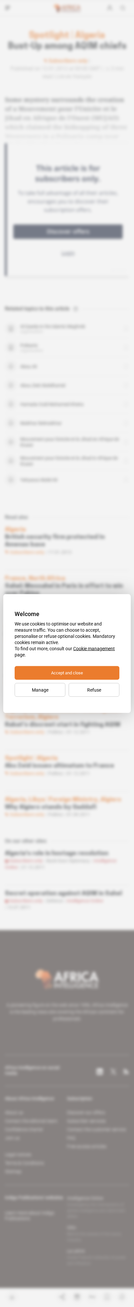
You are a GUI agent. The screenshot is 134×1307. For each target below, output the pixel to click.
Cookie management (94, 648)
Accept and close (67, 672)
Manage (40, 690)
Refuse (94, 690)
